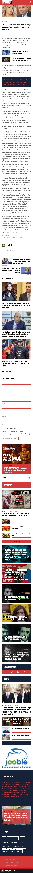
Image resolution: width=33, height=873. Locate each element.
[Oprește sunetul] (30, 871)
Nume (3, 403)
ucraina (19, 851)
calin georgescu (13, 838)
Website (4, 416)
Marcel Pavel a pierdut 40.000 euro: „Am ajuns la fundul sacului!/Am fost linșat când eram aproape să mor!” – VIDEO (16, 82)
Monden (4, 235)
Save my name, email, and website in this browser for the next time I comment (15, 427)
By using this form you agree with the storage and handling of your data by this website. (17, 433)
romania (5, 851)
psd (4, 846)
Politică (8, 235)
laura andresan (12, 237)
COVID (22, 838)
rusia (12, 851)
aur (4, 838)
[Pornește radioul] (2, 870)
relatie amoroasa (21, 237)
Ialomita (5, 842)
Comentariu (4, 382)
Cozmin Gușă (5, 237)
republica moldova (19, 846)
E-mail (3, 410)
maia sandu (14, 842)
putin (9, 846)
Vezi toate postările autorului (9, 250)
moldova (22, 842)
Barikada (7, 34)
